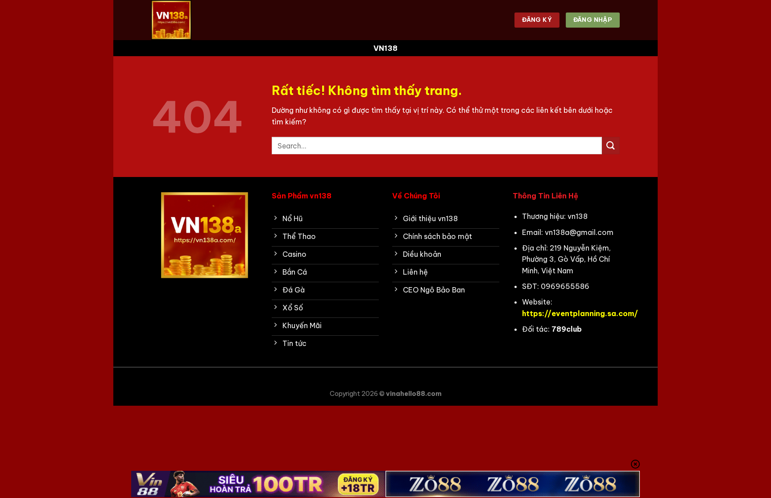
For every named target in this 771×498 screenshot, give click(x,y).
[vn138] (195, 20)
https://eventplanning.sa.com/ (580, 313)
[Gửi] (611, 145)
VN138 (385, 48)
